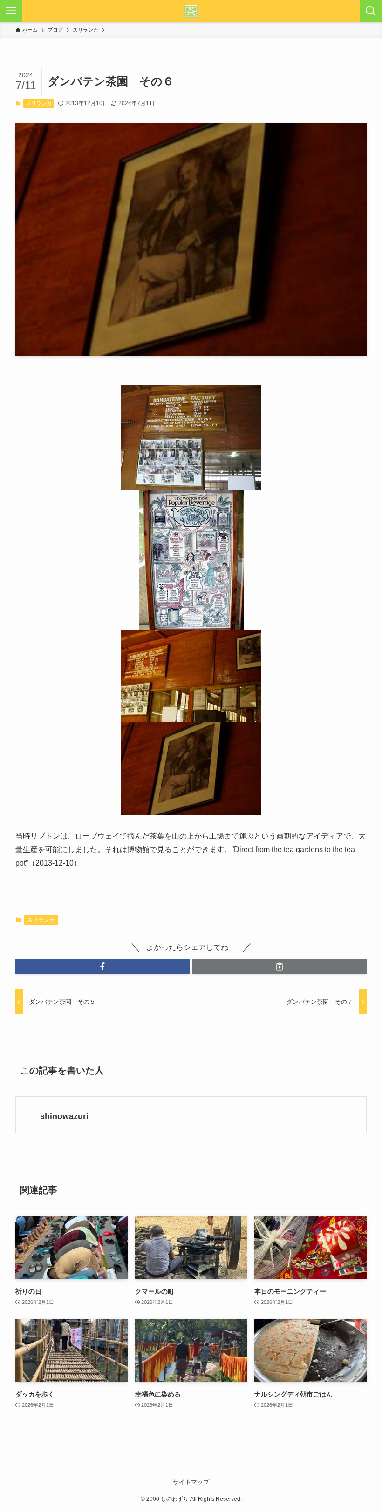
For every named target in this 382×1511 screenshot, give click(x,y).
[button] (102, 966)
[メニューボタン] (11, 11)
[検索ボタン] (371, 11)
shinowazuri (64, 1116)
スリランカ (39, 103)
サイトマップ (191, 1481)
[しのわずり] (191, 11)
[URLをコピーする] (279, 966)
